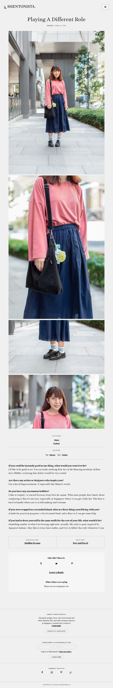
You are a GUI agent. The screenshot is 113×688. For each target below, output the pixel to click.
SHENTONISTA (20, 7)
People (50, 25)
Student (56, 443)
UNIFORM (56, 626)
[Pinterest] (61, 672)
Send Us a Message (56, 631)
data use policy (65, 652)
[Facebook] (42, 672)
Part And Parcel (80, 543)
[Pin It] (72, 563)
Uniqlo (65, 455)
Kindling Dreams (32, 543)
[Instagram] (51, 672)
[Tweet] (56, 563)
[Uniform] (71, 672)
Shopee (52, 455)
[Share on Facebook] (41, 563)
